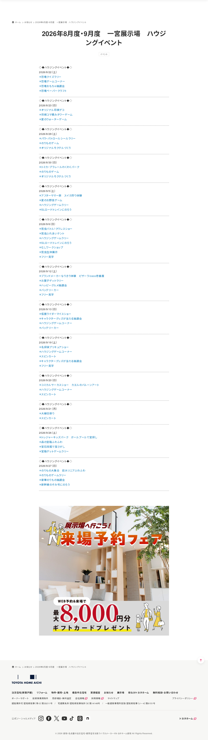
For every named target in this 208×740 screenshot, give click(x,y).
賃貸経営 (95, 692)
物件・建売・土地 (59, 692)
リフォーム (42, 692)
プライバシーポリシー (182, 698)
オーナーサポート (20, 698)
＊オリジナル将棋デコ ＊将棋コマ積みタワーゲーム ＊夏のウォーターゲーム (55, 114)
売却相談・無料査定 (61, 698)
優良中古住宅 (79, 692)
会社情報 (79, 698)
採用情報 (95, 698)
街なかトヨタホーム (138, 692)
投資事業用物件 (40, 698)
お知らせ (108, 692)
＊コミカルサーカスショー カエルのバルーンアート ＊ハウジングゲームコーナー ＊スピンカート (69, 389)
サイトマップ (113, 698)
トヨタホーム (186, 718)
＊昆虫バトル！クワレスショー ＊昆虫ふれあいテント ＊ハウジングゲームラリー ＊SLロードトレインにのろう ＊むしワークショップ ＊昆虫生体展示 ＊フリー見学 (55, 243)
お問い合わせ (165, 692)
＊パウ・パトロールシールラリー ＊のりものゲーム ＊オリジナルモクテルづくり (57, 143)
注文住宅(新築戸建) (22, 692)
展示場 (120, 692)
